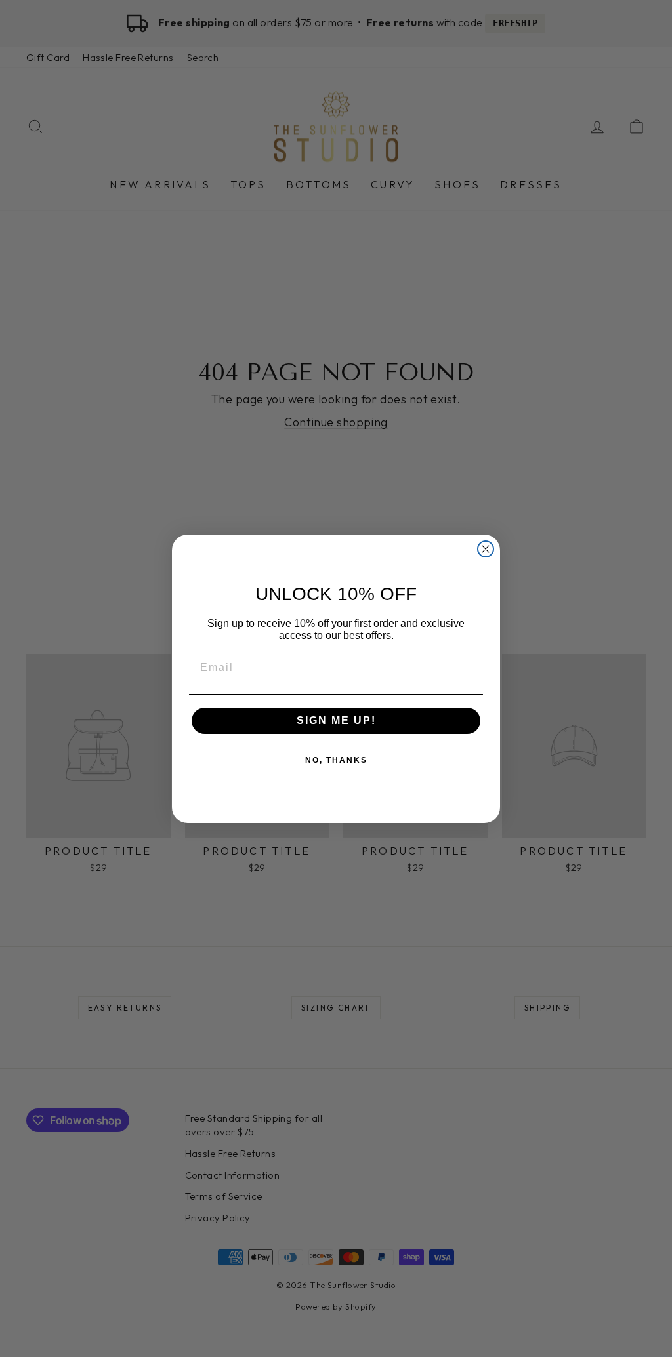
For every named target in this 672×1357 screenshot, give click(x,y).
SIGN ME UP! (336, 720)
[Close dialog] (486, 549)
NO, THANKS (336, 760)
